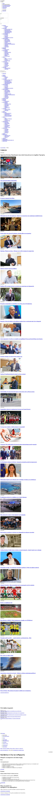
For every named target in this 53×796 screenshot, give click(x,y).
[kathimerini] (4, 739)
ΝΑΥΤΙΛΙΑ (7, 46)
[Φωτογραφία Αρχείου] (21, 476)
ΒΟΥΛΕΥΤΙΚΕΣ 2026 (8, 29)
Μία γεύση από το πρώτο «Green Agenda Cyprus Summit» (13, 514)
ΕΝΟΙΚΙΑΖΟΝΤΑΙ (8, 113)
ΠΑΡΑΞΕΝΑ (7, 49)
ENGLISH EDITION (6, 6)
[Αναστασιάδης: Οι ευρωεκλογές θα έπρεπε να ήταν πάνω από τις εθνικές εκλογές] (21, 388)
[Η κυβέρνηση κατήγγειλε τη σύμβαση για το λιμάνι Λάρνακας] (21, 494)
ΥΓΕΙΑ (6, 27)
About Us (17, 748)
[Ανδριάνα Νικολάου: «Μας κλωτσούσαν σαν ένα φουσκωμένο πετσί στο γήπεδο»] (21, 582)
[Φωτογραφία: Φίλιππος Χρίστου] (21, 353)
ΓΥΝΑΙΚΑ (6, 62)
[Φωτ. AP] (21, 564)
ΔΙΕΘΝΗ (6, 36)
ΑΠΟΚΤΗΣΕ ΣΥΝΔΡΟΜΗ (5, 791)
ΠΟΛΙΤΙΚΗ (4, 28)
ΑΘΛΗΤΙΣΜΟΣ (5, 33)
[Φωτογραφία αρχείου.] (21, 265)
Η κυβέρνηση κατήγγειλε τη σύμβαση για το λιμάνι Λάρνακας (13, 497)
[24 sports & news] (5, 736)
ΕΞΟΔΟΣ (6, 66)
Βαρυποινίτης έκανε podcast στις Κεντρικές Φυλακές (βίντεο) (10, 716)
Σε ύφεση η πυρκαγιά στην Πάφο (7, 198)
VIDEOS (4, 138)
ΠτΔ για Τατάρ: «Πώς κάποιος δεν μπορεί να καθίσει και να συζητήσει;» (15, 690)
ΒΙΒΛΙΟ (6, 55)
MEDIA (3, 133)
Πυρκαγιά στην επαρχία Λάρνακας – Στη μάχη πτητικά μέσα (10, 718)
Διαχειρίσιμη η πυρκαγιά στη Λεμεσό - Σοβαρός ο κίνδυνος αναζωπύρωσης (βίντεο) (18, 673)
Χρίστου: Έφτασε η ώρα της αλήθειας (8, 268)
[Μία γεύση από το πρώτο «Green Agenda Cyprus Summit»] (21, 511)
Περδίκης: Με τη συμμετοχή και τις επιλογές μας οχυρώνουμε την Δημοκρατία (17, 286)
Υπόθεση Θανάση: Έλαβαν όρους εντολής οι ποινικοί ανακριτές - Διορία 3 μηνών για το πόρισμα (20, 550)
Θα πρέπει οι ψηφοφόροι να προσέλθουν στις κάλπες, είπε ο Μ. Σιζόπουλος (16, 303)
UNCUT (6, 137)
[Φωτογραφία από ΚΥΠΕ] (21, 300)
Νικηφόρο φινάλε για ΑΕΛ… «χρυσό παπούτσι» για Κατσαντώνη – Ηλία (15, 637)
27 (4, 692)
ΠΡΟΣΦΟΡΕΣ (4, 139)
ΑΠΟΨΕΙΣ (4, 67)
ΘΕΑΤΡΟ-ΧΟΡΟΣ (8, 52)
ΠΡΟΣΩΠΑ (7, 126)
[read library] (4, 746)
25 (2, 692)
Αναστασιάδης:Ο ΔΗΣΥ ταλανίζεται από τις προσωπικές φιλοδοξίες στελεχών (13, 714)
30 (6, 692)
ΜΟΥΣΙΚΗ (6, 53)
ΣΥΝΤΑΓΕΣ (7, 65)
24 (1, 692)
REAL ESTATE (7, 40)
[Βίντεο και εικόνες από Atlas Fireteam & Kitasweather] (21, 670)
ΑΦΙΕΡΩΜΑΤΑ (5, 121)
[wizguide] (4, 742)
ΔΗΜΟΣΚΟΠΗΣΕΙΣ (8, 82)
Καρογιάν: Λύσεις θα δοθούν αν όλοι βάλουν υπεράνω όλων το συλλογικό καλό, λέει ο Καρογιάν (20, 321)
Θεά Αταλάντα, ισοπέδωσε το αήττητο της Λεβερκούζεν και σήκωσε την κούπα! (17, 532)
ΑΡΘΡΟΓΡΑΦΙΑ (7, 68)
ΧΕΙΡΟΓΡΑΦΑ (7, 56)
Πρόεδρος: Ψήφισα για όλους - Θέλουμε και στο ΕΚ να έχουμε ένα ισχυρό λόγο (17, 251)
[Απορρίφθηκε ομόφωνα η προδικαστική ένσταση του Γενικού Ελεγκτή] (21, 406)
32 (8, 692)
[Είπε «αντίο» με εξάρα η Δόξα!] (21, 652)
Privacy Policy (12, 748)
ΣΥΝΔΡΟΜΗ (2, 782)
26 (3, 692)
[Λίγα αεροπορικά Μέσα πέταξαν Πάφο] (21, 177)
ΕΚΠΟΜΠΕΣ (4, 134)
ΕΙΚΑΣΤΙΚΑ (7, 54)
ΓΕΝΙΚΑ (6, 124)
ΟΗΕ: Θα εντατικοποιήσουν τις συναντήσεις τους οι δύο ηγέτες (10, 711)
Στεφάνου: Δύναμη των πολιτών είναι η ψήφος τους (11, 356)
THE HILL (6, 69)
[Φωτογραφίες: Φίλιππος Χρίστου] (21, 459)
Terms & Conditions (6, 748)
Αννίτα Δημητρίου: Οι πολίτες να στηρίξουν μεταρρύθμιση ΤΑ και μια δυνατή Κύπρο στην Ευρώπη (21, 338)
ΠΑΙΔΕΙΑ (6, 26)
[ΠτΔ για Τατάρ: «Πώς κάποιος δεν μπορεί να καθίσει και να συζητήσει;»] (21, 687)
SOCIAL (6, 59)
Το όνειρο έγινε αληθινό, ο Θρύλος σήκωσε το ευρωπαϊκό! (12, 426)
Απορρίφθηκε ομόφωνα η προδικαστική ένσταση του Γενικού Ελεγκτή (15, 409)
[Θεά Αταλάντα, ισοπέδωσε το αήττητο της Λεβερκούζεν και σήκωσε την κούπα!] (21, 529)
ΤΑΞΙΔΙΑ (6, 64)
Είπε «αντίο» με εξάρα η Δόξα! (6, 655)
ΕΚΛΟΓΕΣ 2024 (7, 30)
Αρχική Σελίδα (2, 147)
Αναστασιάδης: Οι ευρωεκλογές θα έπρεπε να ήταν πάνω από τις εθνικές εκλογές (17, 391)
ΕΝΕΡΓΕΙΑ (7, 45)
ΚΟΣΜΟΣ (4, 48)
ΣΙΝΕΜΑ (6, 51)
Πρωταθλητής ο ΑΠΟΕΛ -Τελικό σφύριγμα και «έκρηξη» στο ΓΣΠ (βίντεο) (16, 620)
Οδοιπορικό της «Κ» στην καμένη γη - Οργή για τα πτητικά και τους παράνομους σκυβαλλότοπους (21, 215)
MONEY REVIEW (8, 43)
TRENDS (6, 95)
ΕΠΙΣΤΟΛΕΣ (4, 141)
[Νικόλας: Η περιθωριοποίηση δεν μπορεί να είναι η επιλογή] (21, 371)
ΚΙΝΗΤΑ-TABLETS (8, 58)
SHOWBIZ (6, 63)
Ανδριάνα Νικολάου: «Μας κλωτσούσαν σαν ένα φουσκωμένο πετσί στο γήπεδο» (17, 585)
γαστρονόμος (4, 7)
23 (0, 692)
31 (7, 692)
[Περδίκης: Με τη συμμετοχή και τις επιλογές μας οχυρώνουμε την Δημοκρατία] (21, 283)
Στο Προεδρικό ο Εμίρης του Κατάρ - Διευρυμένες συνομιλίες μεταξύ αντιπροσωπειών (18, 462)
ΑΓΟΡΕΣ (6, 42)
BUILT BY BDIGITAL (4, 750)
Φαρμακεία (4, 8)
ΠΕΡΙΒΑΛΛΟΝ (5, 98)
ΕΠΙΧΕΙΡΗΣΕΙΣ (7, 41)
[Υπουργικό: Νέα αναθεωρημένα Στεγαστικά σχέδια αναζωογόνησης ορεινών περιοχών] (21, 441)
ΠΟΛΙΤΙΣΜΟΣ (5, 50)
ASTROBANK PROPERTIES (10, 44)
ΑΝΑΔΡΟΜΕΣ (7, 125)
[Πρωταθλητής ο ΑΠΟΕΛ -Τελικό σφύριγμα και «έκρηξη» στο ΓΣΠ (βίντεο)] (21, 617)
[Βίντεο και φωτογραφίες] (21, 230)
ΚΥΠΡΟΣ (4, 25)
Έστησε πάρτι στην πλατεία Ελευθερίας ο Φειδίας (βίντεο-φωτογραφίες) (15, 233)
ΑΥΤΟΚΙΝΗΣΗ (7, 60)
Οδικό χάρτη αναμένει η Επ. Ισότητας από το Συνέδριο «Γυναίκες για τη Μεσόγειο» (18, 479)
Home (3, 3)
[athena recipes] (5, 743)
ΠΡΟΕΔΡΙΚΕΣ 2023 (8, 31)
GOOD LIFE (4, 61)
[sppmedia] (2, 733)
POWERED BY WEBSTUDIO (18, 750)
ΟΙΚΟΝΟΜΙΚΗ (5, 38)
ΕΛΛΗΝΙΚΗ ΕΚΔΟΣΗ (6, 5)
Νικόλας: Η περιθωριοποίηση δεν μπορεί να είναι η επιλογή (12, 374)
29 (5, 692)
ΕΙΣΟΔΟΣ (4, 10)
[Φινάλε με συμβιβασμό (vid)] (21, 599)
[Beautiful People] (5, 740)
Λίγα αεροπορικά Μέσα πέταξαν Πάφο (8, 180)
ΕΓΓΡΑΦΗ (2, 769)
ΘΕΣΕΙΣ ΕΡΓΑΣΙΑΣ (8, 116)
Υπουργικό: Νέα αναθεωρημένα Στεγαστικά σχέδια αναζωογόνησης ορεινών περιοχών (18, 444)
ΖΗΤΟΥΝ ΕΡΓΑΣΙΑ (8, 115)
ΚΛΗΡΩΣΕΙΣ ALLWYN (9, 37)
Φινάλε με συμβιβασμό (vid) (6, 602)
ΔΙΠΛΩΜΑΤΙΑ (7, 83)
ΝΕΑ (5, 117)
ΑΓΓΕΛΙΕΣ (4, 112)
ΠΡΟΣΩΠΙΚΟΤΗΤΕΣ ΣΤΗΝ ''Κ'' (8, 140)
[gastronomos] (4, 745)
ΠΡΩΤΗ (3, 75)
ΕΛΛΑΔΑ (6, 35)
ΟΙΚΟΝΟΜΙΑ (7, 39)
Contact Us (21, 748)
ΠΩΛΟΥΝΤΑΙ (7, 114)
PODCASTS (7, 136)
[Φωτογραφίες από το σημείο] (21, 195)
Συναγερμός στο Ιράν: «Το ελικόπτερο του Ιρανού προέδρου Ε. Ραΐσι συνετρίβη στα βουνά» (19, 567)
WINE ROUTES (7, 135)
